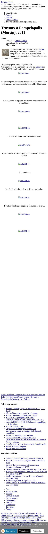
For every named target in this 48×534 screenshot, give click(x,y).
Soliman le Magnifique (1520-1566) (20, 417)
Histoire (9, 494)
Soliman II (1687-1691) (15, 426)
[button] (3, 531)
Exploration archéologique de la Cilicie (21, 429)
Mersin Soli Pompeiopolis (16, 446)
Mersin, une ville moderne (16, 449)
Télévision (10, 507)
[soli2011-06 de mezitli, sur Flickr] (24, 181)
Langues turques (12, 496)
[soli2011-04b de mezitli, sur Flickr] (24, 145)
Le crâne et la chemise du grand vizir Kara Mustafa (26, 444)
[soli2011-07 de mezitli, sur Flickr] (24, 197)
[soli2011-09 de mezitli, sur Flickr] (24, 231)
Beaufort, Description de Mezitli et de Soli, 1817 (25, 420)
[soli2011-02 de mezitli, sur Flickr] (24, 92)
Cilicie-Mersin (6, 520)
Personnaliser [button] (37, 531)
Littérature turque (21, 515)
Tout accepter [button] (10, 531)
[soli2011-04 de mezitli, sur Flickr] (24, 128)
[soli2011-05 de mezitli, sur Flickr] (24, 164)
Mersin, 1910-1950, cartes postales (19, 435)
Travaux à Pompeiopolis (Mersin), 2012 (21, 415)
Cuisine (9, 502)
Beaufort (39, 67)
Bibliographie (37, 518)
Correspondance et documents (25, 520)
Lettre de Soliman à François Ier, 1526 (21, 437)
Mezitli (41, 49)
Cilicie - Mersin (21, 41)
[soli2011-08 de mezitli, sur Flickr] (24, 214)
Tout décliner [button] (24, 531)
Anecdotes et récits (15, 518)
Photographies (11, 491)
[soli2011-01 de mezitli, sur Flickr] (24, 73)
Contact (9, 509)
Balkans (27, 518)
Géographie (10, 500)
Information (10, 505)
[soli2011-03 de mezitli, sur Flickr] (24, 111)
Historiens (42, 520)
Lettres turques (11, 498)
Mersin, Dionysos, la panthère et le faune (22, 413)
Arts (7, 489)
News (42, 515)
